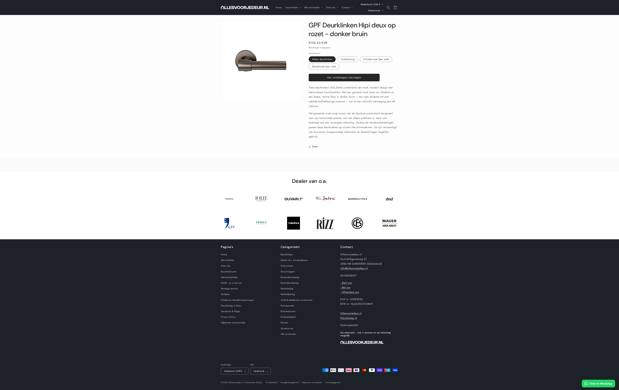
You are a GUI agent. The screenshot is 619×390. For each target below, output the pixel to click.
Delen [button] (315, 146)
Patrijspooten (288, 305)
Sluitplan (225, 294)
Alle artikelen (227, 260)
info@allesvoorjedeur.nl (354, 268)
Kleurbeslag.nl (348, 318)
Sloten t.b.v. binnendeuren (294, 260)
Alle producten (288, 334)
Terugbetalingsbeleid (290, 382)
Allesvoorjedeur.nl (351, 313)
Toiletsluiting (348, 59)
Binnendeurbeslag (290, 277)
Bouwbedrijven (228, 271)
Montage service (229, 288)
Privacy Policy (228, 317)
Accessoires (287, 328)
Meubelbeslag (288, 294)
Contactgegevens (333, 382)
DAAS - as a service (231, 282)
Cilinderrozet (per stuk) (376, 59)
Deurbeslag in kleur (231, 305)
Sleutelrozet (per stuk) (324, 66)
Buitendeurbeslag (290, 282)
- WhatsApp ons (349, 292)
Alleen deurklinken (322, 59)
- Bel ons (345, 287)
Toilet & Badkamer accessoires (297, 300)
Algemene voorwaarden (233, 322)
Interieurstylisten (229, 277)
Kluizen (284, 322)
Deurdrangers (288, 271)
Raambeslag (287, 288)
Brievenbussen (288, 311)
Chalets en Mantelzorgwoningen (237, 300)
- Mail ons (346, 283)
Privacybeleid (271, 382)
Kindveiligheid (288, 317)
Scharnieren (287, 265)
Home (224, 254)
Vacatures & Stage (230, 311)
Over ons (225, 265)
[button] (293, 7)
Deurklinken (287, 254)
